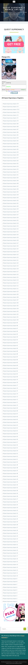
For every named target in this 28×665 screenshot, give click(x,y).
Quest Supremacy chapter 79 (11, 379)
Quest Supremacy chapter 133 (11, 226)
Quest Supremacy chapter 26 (11, 530)
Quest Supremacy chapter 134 (11, 223)
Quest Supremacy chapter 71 (11, 402)
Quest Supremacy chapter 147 (11, 186)
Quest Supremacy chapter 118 (11, 268)
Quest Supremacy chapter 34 (11, 507)
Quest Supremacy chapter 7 (10, 584)
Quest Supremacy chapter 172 (11, 115)
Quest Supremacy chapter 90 (11, 348)
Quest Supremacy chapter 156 (11, 160)
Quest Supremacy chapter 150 (11, 177)
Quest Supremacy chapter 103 (11, 311)
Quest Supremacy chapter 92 (11, 342)
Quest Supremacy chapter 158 (11, 155)
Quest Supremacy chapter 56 (11, 445)
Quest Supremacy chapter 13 (11, 567)
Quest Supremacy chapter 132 (11, 229)
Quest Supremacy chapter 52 (11, 456)
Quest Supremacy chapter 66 (11, 416)
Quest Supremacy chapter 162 (11, 143)
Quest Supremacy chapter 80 (11, 376)
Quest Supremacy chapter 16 (11, 558)
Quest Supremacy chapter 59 (11, 436)
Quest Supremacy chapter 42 (11, 484)
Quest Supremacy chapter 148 (11, 183)
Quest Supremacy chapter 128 (11, 240)
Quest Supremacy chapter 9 (10, 578)
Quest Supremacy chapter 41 (11, 487)
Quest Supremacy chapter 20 (11, 547)
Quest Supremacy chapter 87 (11, 357)
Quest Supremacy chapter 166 (11, 132)
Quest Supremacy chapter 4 (10, 593)
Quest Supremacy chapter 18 (11, 553)
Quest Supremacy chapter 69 (11, 408)
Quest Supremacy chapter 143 (11, 197)
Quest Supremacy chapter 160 (11, 149)
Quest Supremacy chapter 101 (11, 317)
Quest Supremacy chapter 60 (11, 433)
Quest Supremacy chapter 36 (11, 502)
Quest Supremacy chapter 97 (11, 328)
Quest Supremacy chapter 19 (11, 550)
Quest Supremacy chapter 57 (11, 442)
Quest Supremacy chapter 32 (11, 513)
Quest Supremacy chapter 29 (11, 521)
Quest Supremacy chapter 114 (11, 280)
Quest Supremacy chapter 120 (11, 263)
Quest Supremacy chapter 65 (11, 419)
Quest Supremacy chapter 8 (10, 581)
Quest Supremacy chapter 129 (11, 237)
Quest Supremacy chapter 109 (11, 294)
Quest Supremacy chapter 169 (11, 123)
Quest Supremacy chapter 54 (11, 450)
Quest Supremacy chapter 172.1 (11, 112)
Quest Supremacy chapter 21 (11, 544)
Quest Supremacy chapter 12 (11, 570)
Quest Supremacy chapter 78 (11, 382)
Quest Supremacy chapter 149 (11, 180)
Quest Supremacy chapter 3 (10, 595)
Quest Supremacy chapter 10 (11, 575)
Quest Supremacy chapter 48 (11, 467)
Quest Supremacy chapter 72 (11, 399)
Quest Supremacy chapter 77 (11, 385)
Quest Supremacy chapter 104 (11, 308)
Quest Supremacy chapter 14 (11, 564)
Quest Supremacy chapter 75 (11, 391)
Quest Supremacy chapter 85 (11, 362)
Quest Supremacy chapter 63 (11, 425)
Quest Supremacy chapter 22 (11, 541)
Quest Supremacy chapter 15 (11, 561)
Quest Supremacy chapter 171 (11, 118)
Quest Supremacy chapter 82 (11, 371)
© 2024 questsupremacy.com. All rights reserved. (12, 662)
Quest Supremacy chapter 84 (11, 365)
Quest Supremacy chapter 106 (11, 302)
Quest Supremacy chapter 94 (11, 337)
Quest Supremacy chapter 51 (11, 459)
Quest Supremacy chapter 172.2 (11, 109)
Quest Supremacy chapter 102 (11, 314)
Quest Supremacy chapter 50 (11, 462)
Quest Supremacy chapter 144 (11, 194)
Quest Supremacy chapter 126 (11, 246)
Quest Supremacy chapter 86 (11, 359)
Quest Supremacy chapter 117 (11, 271)
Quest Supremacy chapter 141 (11, 203)
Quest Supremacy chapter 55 (11, 448)
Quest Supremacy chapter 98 (11, 325)
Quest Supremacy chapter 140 (11, 206)
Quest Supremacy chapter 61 (11, 430)
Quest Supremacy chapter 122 (11, 257)
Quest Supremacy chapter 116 (11, 274)
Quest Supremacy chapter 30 (11, 519)
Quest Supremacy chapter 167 (11, 129)
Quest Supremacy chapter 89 (11, 351)
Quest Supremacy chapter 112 (11, 285)
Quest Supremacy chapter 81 (11, 374)
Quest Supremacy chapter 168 (11, 126)
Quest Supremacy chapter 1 (10, 601)
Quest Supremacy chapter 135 (11, 220)
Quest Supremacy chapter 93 (11, 339)
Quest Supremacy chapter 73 (11, 396)
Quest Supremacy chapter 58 (11, 439)
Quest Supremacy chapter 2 (10, 598)
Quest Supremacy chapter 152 (11, 172)
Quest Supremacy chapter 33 (11, 510)
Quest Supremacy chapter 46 (11, 473)
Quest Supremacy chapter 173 (11, 106)
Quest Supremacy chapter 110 (11, 291)
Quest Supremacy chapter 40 (11, 490)
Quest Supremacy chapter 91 (11, 345)
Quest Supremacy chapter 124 (11, 251)
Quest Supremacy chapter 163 (11, 140)
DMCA (21, 663)
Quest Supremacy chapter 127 (11, 243)
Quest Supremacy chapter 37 (11, 499)
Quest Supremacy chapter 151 (11, 175)
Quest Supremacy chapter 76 (11, 388)
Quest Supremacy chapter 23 (11, 539)
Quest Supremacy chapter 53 (11, 453)
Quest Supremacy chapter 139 (11, 209)
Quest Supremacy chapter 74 (11, 393)
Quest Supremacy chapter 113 (11, 283)
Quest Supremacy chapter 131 (11, 231)
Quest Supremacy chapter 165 (11, 135)
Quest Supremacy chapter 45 (11, 476)
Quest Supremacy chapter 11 (11, 573)
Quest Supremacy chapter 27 (11, 527)
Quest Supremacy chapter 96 (11, 331)
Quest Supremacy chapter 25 (11, 533)
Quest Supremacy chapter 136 (11, 217)
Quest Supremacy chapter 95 (11, 334)
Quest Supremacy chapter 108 (11, 297)
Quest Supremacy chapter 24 (11, 536)
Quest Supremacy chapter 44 (11, 479)
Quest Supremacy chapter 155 (11, 163)
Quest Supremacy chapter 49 (11, 465)
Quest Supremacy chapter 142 (11, 200)
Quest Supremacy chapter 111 (11, 288)
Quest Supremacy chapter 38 (11, 496)
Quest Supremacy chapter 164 (11, 138)
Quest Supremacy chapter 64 (11, 422)
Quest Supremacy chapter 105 (11, 305)
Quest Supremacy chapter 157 (11, 157)
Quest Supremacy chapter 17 (11, 556)
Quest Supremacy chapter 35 (11, 504)
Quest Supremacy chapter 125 (11, 248)
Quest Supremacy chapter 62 (11, 428)
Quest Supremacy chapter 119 (11, 266)
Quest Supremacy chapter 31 (11, 516)
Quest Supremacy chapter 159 (11, 152)
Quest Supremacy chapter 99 (11, 322)
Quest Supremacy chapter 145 (11, 192)
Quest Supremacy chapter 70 (11, 405)
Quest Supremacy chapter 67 (11, 413)
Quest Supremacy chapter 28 (11, 524)
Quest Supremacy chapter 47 (11, 470)
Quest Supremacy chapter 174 (11, 103)
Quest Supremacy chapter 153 (11, 169)
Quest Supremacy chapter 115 (11, 277)
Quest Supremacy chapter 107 (11, 300)
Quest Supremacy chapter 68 (11, 411)
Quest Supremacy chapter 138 (11, 211)
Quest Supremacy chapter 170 (11, 120)
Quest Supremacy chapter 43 (11, 482)
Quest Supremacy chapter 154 (11, 166)
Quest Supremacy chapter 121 (11, 260)
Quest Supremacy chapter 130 (11, 234)
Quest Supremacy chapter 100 (11, 320)
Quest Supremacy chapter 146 (11, 189)
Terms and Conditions (14, 663)
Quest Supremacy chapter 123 (11, 254)
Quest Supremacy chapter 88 (11, 354)
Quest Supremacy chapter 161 (11, 146)
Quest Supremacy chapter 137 (11, 214)
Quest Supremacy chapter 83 (11, 368)
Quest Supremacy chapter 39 (11, 493)
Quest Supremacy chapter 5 (10, 590)
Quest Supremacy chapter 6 (10, 587)
